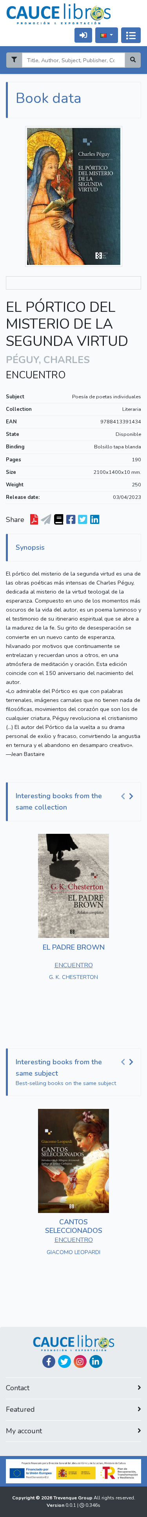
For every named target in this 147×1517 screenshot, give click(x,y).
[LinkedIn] (95, 1361)
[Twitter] (64, 1361)
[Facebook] (48, 1361)
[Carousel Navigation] (128, 796)
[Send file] (46, 519)
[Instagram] (80, 1361)
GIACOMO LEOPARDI (73, 1252)
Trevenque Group (73, 1498)
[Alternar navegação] (131, 35)
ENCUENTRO (36, 375)
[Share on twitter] (82, 519)
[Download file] (34, 519)
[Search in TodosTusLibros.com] (58, 519)
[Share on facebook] (70, 519)
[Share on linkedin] (94, 519)
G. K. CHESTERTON (73, 977)
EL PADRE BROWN (74, 947)
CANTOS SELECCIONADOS (73, 1226)
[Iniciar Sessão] (83, 35)
